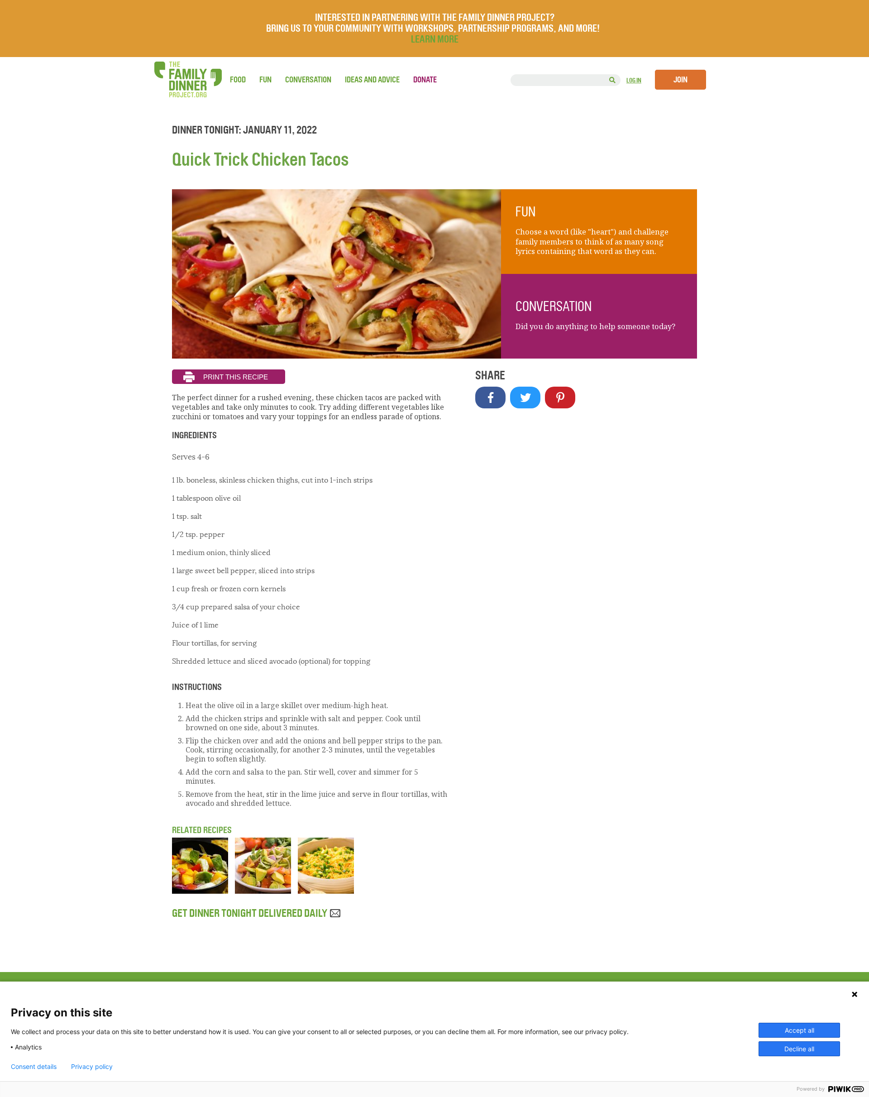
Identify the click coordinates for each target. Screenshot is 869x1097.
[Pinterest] (560, 397)
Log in (633, 80)
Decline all (799, 1049)
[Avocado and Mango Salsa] (200, 891)
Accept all (799, 1030)
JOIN (680, 80)
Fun (265, 80)
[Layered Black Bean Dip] (326, 891)
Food (238, 80)
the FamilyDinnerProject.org (188, 79)
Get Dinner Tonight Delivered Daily (250, 913)
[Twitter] (525, 397)
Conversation (308, 80)
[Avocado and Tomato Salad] (263, 891)
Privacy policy (92, 1066)
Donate (425, 80)
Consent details (34, 1066)
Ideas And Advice (372, 80)
